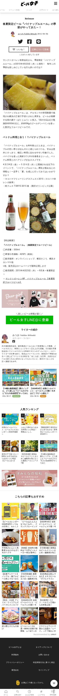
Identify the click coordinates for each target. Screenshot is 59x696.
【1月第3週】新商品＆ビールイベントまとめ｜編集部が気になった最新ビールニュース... (47, 553)
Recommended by (42, 634)
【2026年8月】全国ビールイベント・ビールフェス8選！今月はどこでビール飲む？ (43, 390)
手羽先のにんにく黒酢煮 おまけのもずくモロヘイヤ (10, 550)
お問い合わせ (44, 655)
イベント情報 (14, 10)
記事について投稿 (40, 49)
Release (29, 18)
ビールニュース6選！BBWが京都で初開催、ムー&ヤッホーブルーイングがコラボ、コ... (29, 631)
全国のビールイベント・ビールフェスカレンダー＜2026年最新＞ (10, 430)
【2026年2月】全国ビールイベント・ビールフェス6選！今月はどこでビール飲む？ (28, 605)
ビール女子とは (15, 647)
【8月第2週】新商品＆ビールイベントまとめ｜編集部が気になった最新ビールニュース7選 (29, 458)
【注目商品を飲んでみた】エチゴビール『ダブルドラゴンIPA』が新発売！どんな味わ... (47, 579)
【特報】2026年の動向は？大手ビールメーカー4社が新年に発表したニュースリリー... (29, 553)
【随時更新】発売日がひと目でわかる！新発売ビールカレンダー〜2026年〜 (48, 430)
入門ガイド (43, 10)
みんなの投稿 (29, 690)
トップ (29, 10)
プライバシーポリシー (15, 662)
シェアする (41, 690)
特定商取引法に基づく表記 (44, 662)
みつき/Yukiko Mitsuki (27, 34)
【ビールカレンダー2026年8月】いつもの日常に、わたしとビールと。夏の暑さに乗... (10, 526)
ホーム (6, 690)
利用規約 (15, 655)
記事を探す (17, 690)
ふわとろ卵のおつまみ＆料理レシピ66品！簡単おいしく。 (29, 429)
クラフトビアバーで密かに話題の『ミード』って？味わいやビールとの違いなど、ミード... (47, 631)
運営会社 (15, 670)
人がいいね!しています (29, 55)
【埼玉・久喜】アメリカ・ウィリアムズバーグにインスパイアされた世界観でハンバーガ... (10, 605)
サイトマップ (44, 670)
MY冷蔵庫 (53, 690)
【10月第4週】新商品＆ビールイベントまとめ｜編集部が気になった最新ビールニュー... (28, 579)
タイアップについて (44, 647)
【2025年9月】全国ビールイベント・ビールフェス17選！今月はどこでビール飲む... (47, 526)
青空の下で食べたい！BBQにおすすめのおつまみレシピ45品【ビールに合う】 (10, 457)
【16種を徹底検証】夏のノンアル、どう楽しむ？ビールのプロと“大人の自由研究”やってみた (15, 390)
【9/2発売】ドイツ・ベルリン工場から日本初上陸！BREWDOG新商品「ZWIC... (47, 605)
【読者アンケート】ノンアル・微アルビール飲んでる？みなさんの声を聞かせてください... (10, 579)
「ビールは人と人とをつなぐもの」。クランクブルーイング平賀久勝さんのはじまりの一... (28, 526)
